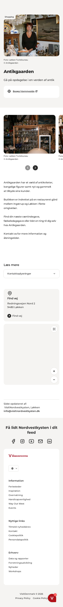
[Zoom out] (54, 379)
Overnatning (16, 495)
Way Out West (16, 503)
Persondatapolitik (18, 539)
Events (12, 508)
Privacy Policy (22, 598)
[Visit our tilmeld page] (40, 441)
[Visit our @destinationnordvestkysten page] (31, 441)
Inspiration (14, 491)
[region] (31, 354)
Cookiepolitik (16, 535)
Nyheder (13, 567)
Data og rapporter (18, 558)
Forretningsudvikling (20, 562)
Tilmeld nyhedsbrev (20, 526)
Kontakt (13, 531)
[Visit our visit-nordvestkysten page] (49, 441)
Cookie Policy (40, 598)
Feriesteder (15, 486)
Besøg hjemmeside (24, 91)
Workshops (15, 571)
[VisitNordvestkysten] (18, 455)
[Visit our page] (13, 441)
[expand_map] (54, 329)
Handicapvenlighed (19, 499)
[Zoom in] (54, 371)
